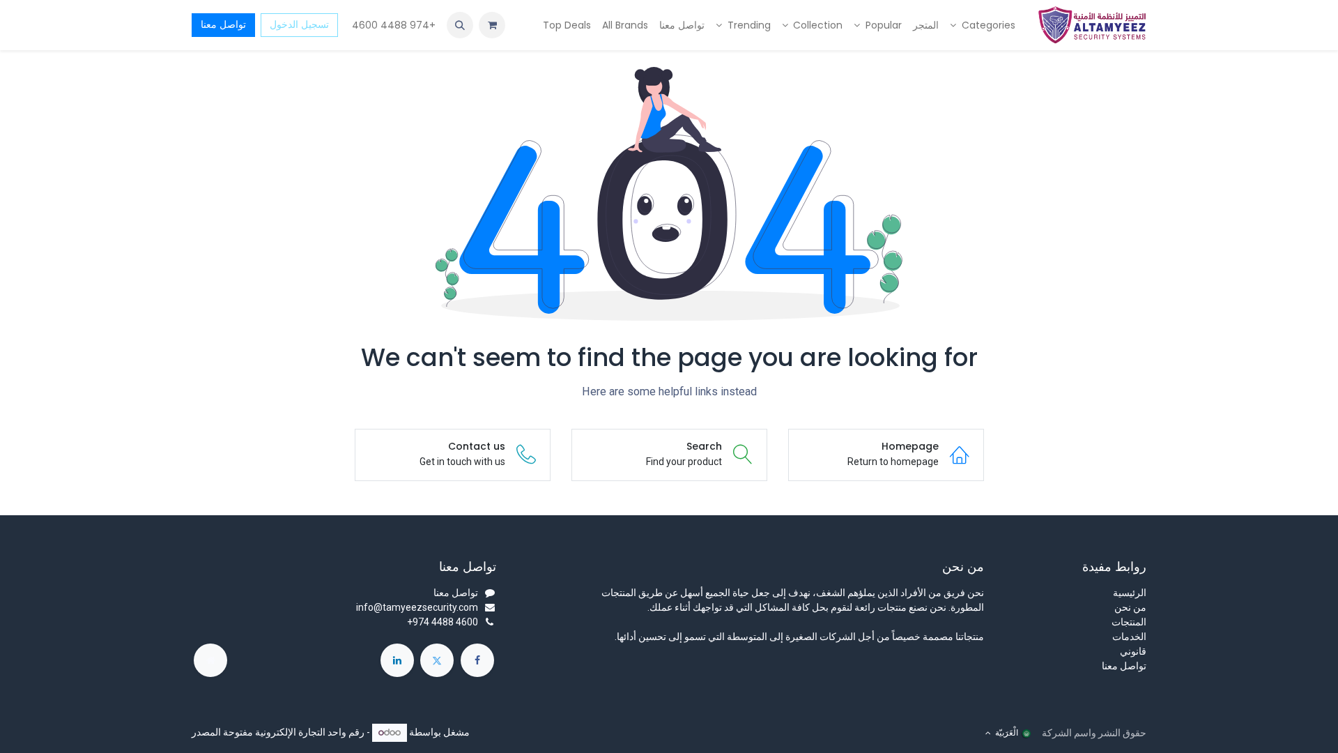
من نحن (1130, 607)
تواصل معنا (223, 24)
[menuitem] (982, 25)
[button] (460, 25)
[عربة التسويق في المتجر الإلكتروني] (492, 25)
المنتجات (1129, 622)
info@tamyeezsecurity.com (417, 607)
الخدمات (1129, 636)
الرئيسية (1129, 592)
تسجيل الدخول (299, 24)
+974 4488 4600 (392, 25)
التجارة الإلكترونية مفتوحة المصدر (258, 732)
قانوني (1133, 651)
